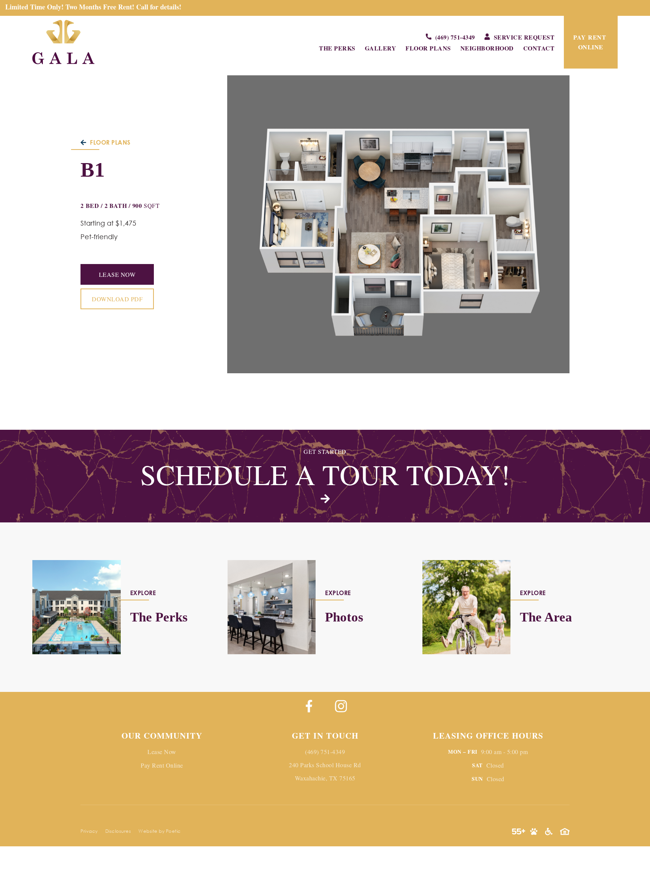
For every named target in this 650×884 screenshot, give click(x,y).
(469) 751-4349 (325, 752)
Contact (539, 48)
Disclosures (118, 831)
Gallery (380, 48)
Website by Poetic (159, 831)
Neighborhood (487, 48)
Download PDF (117, 299)
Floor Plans (428, 48)
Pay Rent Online (162, 765)
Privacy (89, 831)
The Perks (337, 48)
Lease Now (117, 274)
